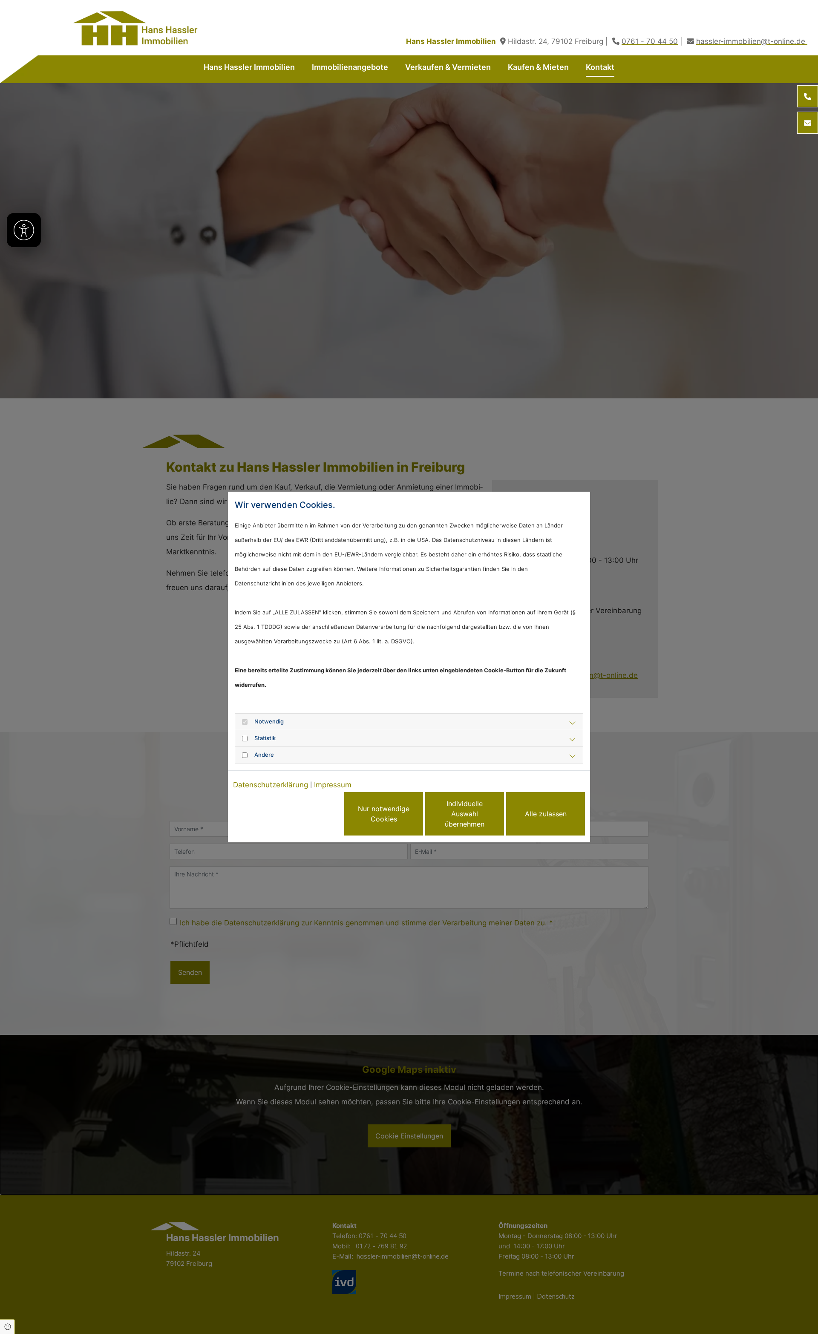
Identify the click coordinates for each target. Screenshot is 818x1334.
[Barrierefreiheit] (24, 230)
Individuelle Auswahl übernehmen (464, 813)
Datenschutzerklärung (270, 785)
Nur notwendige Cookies (383, 813)
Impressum (332, 785)
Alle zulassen (546, 814)
